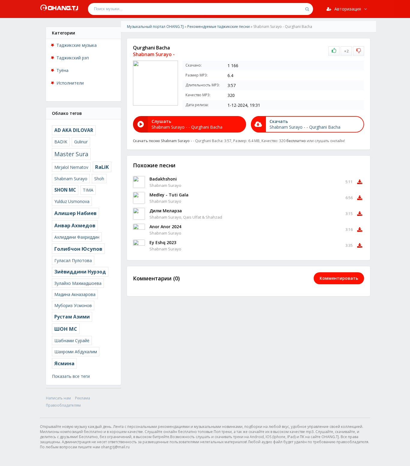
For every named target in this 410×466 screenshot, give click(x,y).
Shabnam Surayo (70, 178)
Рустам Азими (72, 317)
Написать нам (58, 398)
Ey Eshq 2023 (162, 242)
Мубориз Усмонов (73, 305)
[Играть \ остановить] (139, 182)
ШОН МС (65, 328)
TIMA (88, 190)
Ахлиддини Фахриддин (76, 237)
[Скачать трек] (359, 182)
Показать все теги (71, 376)
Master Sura (71, 154)
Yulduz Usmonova (71, 201)
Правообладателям (63, 405)
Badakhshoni (163, 179)
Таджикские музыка (76, 45)
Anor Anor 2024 (165, 226)
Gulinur (81, 142)
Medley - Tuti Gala (168, 195)
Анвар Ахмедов (74, 225)
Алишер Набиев (75, 213)
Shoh (99, 178)
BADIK (60, 142)
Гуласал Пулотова (73, 260)
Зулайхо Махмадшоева (77, 283)
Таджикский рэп (72, 58)
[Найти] (307, 9)
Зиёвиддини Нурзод (80, 272)
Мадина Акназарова (74, 294)
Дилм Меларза (165, 211)
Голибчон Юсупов (78, 248)
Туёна (62, 70)
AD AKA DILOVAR (73, 130)
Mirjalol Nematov (71, 167)
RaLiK (102, 166)
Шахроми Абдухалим (75, 351)
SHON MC (65, 190)
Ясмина (64, 363)
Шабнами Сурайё (71, 340)
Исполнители (70, 83)
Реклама (82, 398)
